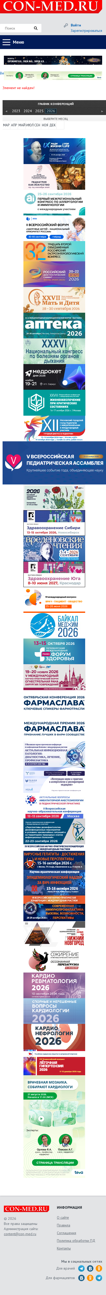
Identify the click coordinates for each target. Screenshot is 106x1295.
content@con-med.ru (20, 1234)
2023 (16, 111)
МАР (6, 125)
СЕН (37, 125)
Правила (63, 1225)
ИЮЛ (29, 125)
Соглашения (66, 1233)
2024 (28, 111)
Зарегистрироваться (86, 30)
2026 (51, 111)
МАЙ (22, 125)
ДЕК (52, 125)
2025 (39, 111)
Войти (76, 25)
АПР (14, 125)
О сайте (63, 1217)
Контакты (64, 1248)
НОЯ (45, 125)
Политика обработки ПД (76, 1240)
